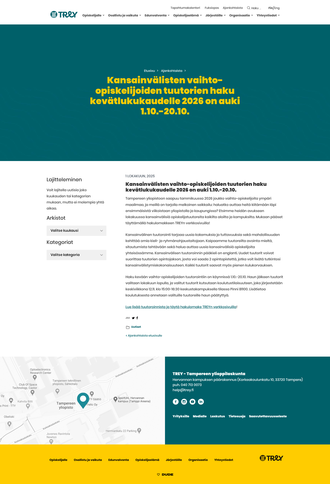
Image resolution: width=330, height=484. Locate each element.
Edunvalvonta (156, 15)
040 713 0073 (191, 385)
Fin (271, 8)
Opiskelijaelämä (186, 15)
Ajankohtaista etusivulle (144, 335)
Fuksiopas (212, 8)
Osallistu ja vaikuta (123, 15)
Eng (277, 8)
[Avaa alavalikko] (103, 15)
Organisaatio (239, 15)
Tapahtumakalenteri (185, 8)
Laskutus (217, 416)
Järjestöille (214, 15)
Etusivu (149, 71)
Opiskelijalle (91, 15)
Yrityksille (181, 416)
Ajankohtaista (233, 8)
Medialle (200, 416)
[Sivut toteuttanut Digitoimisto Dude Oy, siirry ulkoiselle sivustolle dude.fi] (165, 475)
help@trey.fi (183, 390)
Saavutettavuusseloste (268, 416)
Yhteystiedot (267, 15)
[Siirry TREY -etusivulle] (271, 460)
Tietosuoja (237, 416)
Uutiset (136, 327)
